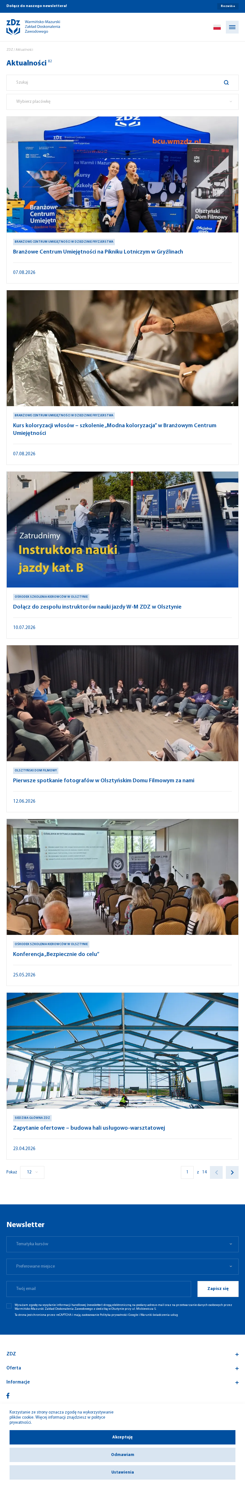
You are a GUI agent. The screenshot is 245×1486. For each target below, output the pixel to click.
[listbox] (122, 102)
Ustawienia (122, 1472)
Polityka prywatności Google (119, 1315)
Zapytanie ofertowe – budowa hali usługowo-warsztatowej (89, 1128)
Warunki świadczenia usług (159, 1315)
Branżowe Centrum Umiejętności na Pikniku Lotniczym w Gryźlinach (98, 252)
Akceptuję (122, 1437)
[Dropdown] (217, 27)
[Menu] (232, 27)
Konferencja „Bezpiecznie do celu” (56, 955)
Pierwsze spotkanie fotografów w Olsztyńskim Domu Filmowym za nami (103, 781)
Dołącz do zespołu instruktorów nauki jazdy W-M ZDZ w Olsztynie (97, 607)
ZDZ (9, 50)
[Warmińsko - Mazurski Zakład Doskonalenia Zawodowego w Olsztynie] (27, 27)
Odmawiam (122, 1455)
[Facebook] (8, 1396)
